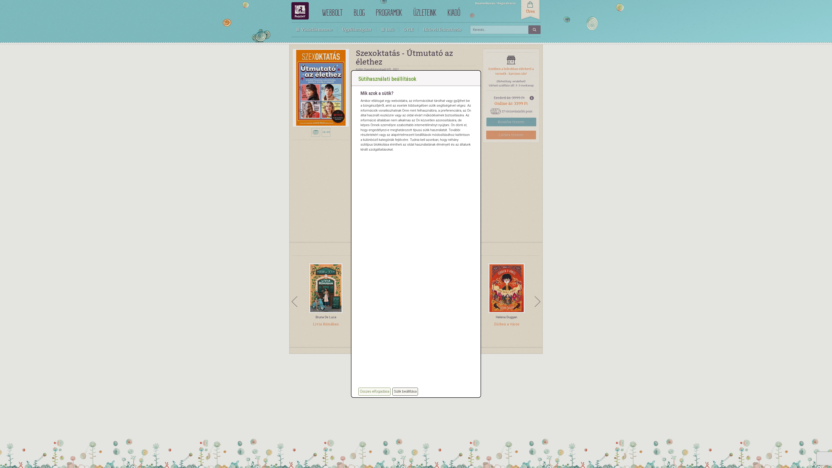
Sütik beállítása (405, 391)
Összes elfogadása (374, 391)
